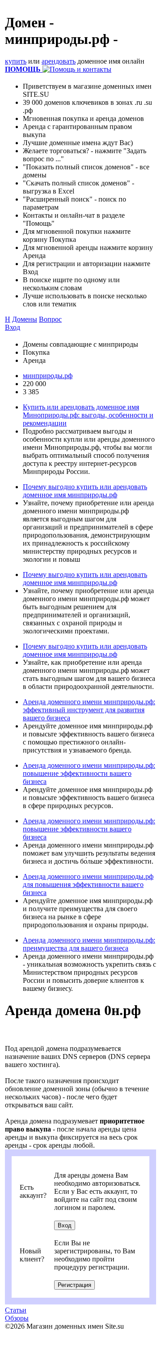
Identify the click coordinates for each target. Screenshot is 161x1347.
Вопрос (50, 319)
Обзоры (17, 1318)
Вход (12, 327)
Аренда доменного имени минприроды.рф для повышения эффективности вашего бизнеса (88, 884)
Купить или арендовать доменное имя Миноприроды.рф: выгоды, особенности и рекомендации (88, 415)
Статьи (15, 1310)
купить (15, 61)
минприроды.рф (47, 375)
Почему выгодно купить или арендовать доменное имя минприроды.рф (85, 491)
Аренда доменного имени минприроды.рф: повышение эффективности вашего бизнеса (89, 773)
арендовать (59, 61)
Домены (24, 319)
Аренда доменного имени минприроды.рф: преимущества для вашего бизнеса (89, 944)
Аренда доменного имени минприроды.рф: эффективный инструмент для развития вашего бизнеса (89, 710)
